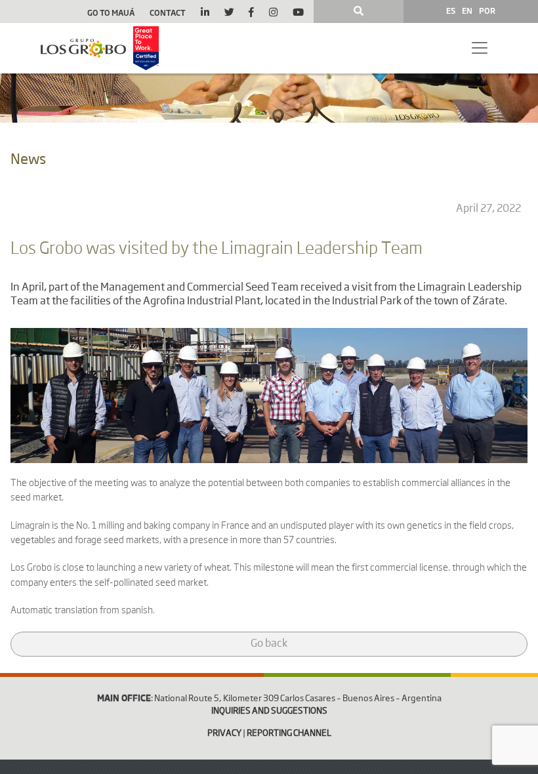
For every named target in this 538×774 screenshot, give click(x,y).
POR (487, 10)
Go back (269, 644)
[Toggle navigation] (479, 47)
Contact (168, 12)
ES (450, 10)
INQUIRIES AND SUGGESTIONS (269, 711)
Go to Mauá (110, 12)
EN (467, 10)
